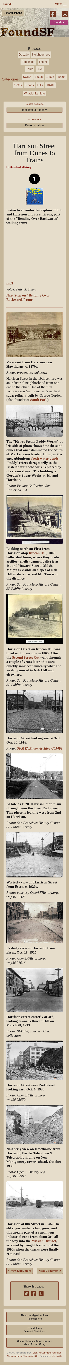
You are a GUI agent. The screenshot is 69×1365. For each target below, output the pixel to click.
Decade (24, 54)
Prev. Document (20, 1270)
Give (40, 69)
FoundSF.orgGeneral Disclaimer (34, 1330)
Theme (43, 61)
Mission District (43, 1241)
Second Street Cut (25, 657)
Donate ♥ (59, 22)
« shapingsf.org (13, 13)
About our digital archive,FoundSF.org (34, 1317)
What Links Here (34, 93)
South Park (38, 400)
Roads (29, 85)
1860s (39, 76)
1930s (18, 85)
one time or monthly (34, 109)
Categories (10, 79)
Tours (29, 69)
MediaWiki (57, 1356)
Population (28, 61)
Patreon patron (34, 125)
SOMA (27, 76)
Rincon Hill (38, 553)
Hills (40, 85)
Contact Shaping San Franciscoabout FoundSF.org (34, 1343)
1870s (50, 85)
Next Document (49, 1270)
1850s (50, 76)
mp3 (9, 283)
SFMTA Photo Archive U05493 (39, 748)
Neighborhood (41, 54)
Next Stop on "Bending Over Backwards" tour (28, 297)
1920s (61, 76)
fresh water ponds (45, 458)
